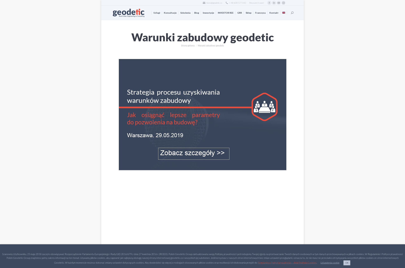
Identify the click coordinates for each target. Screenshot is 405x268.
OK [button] (346, 263)
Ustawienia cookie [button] (330, 262)
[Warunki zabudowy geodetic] (202, 114)
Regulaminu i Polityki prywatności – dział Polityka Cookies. (287, 262)
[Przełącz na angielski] (283, 12)
